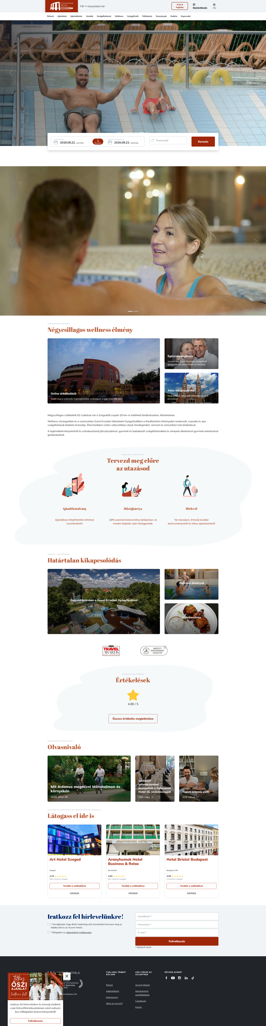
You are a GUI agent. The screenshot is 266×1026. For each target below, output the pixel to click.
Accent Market (142, 985)
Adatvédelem (112, 991)
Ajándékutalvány (74, 509)
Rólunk (50, 16)
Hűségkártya (133, 509)
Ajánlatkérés (76, 16)
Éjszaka (98, 143)
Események (161, 16)
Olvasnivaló (64, 747)
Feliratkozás (177, 941)
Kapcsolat (186, 16)
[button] (10, 73)
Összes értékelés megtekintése (133, 718)
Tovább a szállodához (74, 885)
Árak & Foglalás (180, 5)
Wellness (119, 16)
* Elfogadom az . (71, 932)
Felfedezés (147, 16)
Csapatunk (140, 1001)
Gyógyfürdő (133, 16)
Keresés (203, 141)
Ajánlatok (62, 16)
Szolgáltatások (104, 16)
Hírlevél (191, 509)
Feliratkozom (35, 1020)
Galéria (173, 16)
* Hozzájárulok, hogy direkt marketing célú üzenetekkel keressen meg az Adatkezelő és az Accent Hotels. (86, 926)
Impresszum (112, 997)
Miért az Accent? (114, 1003)
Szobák (89, 16)
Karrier (138, 1007)
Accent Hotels (94, 6)
